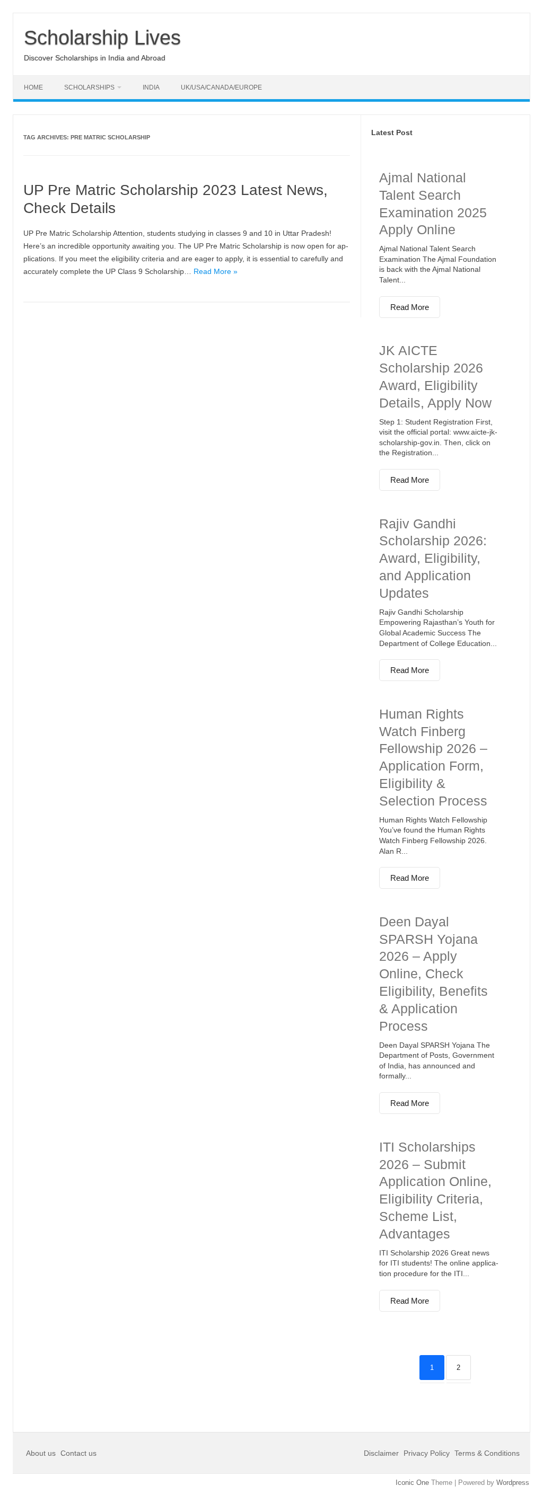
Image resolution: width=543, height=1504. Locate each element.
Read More (409, 307)
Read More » (216, 271)
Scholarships (89, 87)
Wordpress (512, 1483)
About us (42, 1453)
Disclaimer (382, 1453)
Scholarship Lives (102, 37)
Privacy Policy (427, 1453)
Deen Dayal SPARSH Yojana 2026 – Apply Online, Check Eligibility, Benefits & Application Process (433, 973)
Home (33, 87)
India (151, 87)
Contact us (78, 1453)
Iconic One (412, 1483)
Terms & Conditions (487, 1453)
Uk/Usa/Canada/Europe (221, 87)
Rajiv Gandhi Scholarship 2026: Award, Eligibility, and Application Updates (433, 558)
